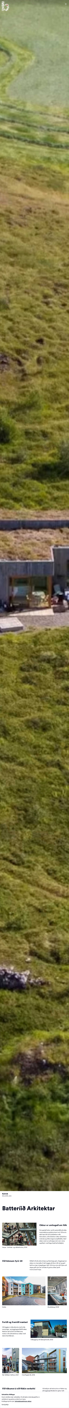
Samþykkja (5, 1404)
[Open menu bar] (66, 4)
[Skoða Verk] (34, 595)
